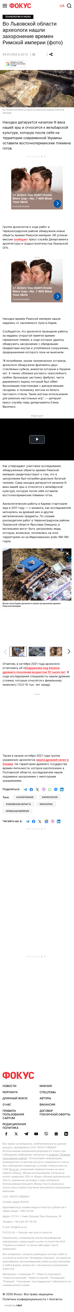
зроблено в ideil (14, 1305)
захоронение (25, 797)
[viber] (46, 1134)
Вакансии (47, 1104)
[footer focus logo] (18, 1075)
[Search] (69, 6)
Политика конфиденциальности (24, 1299)
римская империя (18, 811)
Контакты (55, 1299)
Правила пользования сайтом (13, 1114)
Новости (9, 1086)
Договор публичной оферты (55, 1112)
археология (50, 797)
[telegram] (26, 1134)
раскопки (46, 804)
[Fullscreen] (67, 553)
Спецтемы (48, 1092)
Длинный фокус (15, 1098)
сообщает (21, 239)
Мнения (46, 1086)
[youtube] (36, 1134)
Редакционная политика (14, 1125)
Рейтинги (10, 1092)
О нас (7, 1104)
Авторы (45, 1098)
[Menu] (5, 6)
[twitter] (16, 1134)
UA (62, 5)
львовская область (19, 804)
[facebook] (6, 1134)
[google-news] (56, 1134)
